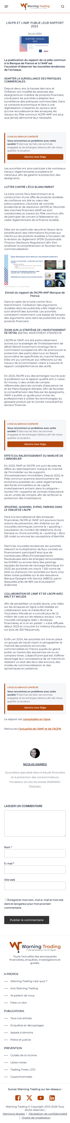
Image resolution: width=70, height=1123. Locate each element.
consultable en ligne (36, 719)
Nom (8, 847)
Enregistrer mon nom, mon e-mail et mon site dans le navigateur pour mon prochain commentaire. (33, 903)
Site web (9, 879)
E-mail (9, 863)
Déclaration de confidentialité (48, 1113)
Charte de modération (36, 1117)
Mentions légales (14, 1113)
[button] (6, 6)
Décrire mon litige (35, 156)
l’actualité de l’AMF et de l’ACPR (39, 728)
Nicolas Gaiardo (35, 764)
